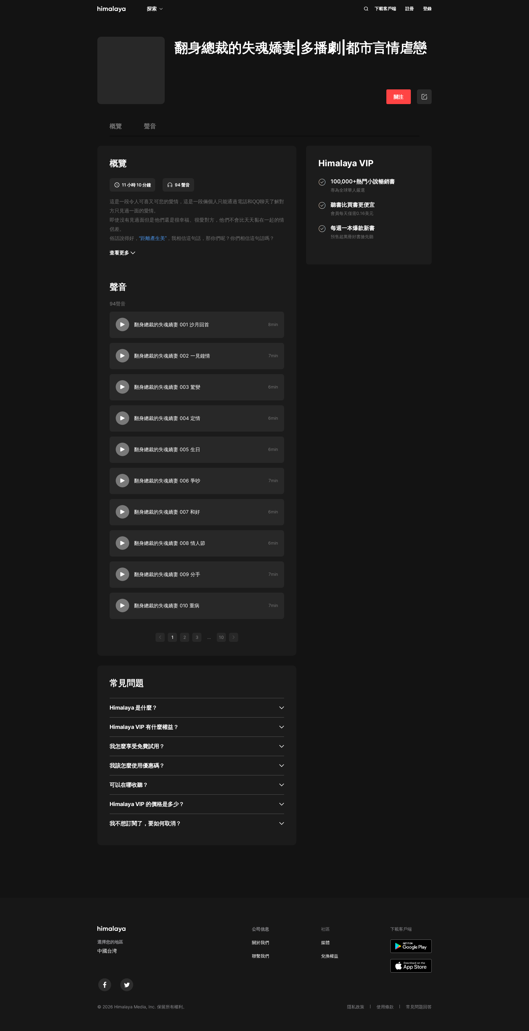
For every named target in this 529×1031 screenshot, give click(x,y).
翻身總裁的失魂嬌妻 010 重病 (166, 605)
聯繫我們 (260, 955)
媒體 (325, 942)
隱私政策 (355, 1006)
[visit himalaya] (111, 9)
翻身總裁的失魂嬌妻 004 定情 (167, 418)
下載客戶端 (385, 8)
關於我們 (260, 942)
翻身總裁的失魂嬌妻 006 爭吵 (167, 481)
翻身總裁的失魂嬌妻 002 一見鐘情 (172, 356)
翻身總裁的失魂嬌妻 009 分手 (167, 574)
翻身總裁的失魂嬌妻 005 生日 (167, 449)
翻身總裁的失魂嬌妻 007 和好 (167, 512)
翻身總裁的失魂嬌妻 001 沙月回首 (171, 324)
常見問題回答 (419, 1006)
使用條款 (385, 1006)
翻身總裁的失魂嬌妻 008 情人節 (169, 543)
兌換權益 (329, 955)
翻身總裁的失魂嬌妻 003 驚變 (167, 387)
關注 (398, 97)
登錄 (427, 8)
